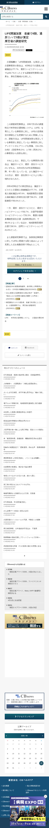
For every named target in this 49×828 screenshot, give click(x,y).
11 (19, 754)
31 (36, 744)
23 (7, 763)
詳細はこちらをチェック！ (24, 706)
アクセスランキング (25, 717)
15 (41, 754)
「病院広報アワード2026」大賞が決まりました (25, 571)
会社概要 (5, 786)
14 (36, 754)
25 (19, 763)
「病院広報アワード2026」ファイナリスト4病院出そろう (24, 581)
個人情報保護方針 (33, 786)
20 (30, 758)
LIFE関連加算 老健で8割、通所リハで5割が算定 (21, 25)
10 (13, 754)
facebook (30, 348)
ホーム (8, 21)
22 (41, 758)
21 (36, 758)
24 (13, 763)
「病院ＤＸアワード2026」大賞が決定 (22, 606)
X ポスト (29, 50)
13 (30, 754)
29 (24, 744)
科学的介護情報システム (20, 318)
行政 (14, 21)
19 (24, 758)
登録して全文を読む (23, 265)
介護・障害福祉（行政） (26, 21)
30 (30, 744)
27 (13, 744)
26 (7, 744)
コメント (14, 348)
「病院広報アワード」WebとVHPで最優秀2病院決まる (24, 591)
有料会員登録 (13, 2)
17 (13, 758)
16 (7, 758)
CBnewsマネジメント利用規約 (36, 791)
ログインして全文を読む (23, 271)
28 (19, 744)
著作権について (8, 790)
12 (24, 754)
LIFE (6, 318)
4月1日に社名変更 (15, 599)
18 (19, 758)
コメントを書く (25, 355)
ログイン (37, 2)
